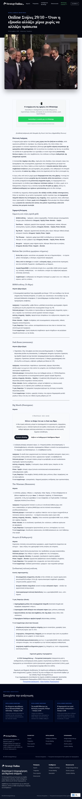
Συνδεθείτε (75, 3)
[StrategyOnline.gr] (11, 766)
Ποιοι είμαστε (31, 744)
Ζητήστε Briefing (21, 437)
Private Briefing (50, 741)
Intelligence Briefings (44, 3)
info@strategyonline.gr (70, 738)
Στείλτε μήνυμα (68, 744)
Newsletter (49, 744)
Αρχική (28, 3)
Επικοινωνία (54, 3)
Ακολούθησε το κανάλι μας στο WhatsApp (41, 119)
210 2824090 (67, 741)
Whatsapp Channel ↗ (64, 3)
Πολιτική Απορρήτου (40, 756)
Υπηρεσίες (36, 3)
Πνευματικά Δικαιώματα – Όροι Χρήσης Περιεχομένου (41, 682)
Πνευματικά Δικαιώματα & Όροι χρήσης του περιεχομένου (63, 756)
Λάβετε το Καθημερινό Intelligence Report (45, 437)
